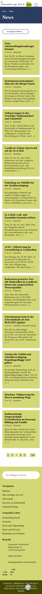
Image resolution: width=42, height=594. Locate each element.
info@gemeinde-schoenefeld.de (22, 562)
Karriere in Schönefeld (13, 502)
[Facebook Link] (6, 574)
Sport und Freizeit (11, 529)
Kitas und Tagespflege (13, 525)
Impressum (18, 583)
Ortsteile (6, 521)
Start (4, 11)
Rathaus (6, 491)
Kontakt (7, 583)
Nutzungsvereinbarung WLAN (21, 586)
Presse (21, 591)
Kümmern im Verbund (13, 533)
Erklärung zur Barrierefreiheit (20, 588)
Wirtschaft (7, 498)
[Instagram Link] (14, 574)
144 (32, 455)
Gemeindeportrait (11, 517)
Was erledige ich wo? (12, 495)
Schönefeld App (10, 506)
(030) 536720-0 (15, 556)
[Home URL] (12, 4)
